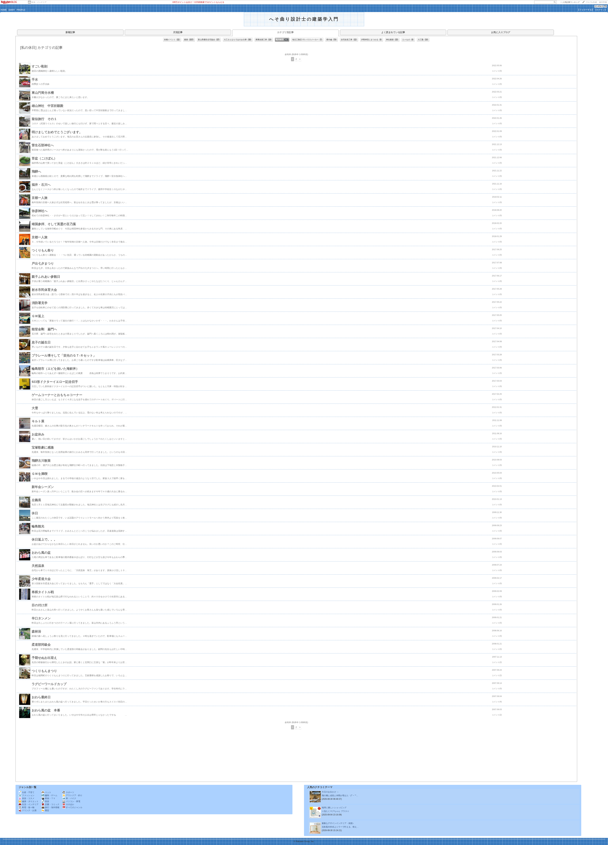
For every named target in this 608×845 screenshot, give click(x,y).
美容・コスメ (28, 798)
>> (570, 2)
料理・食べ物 (28, 807)
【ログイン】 (600, 10)
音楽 (47, 801)
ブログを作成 (591, 2)
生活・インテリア (39, 2)
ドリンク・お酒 (29, 810)
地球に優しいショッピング (334, 807)
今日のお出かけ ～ (330, 792)
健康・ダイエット (30, 801)
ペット (48, 792)
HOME (4, 10)
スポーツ (70, 792)
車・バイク (71, 798)
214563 (599, 6)
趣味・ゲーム (51, 795)
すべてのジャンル (74, 807)
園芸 (47, 810)
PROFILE (21, 10)
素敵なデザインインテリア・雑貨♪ (338, 823)
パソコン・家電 (73, 801)
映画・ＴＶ (50, 798)
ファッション (28, 795)
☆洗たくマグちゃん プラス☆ (335, 811)
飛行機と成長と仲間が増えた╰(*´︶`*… (340, 795)
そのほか (70, 804)
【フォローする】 (585, 10)
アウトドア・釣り (74, 795)
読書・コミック (52, 804)
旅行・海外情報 (52, 807)
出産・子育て (28, 792)
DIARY (12, 10)
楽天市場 (603, 2)
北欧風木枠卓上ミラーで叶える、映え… (340, 827)
